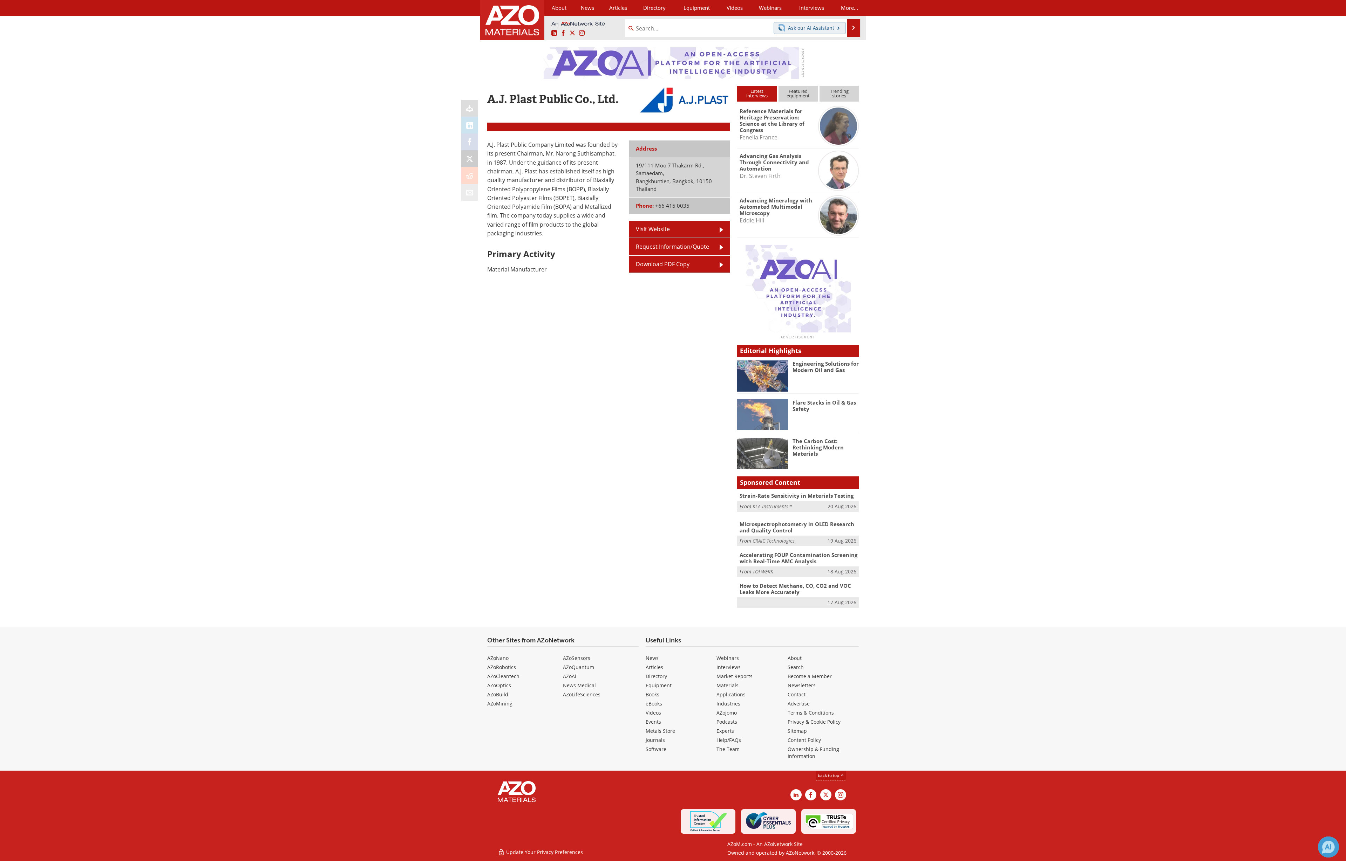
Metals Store (660, 731)
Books (652, 694)
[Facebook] (469, 141)
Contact (796, 694)
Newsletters (802, 685)
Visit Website (653, 229)
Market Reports (734, 676)
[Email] (469, 192)
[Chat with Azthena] (1328, 846)
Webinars (727, 658)
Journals (655, 740)
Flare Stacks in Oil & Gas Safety (824, 405)
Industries (728, 703)
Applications (731, 694)
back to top (829, 775)
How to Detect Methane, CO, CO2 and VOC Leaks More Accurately (795, 588)
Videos (653, 712)
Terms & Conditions (811, 712)
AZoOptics (499, 685)
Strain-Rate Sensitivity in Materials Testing (797, 495)
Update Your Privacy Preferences (544, 852)
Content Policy (804, 740)
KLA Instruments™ (772, 506)
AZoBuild (497, 694)
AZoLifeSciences (581, 694)
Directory (654, 7)
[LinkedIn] (469, 125)
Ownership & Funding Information (813, 752)
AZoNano (498, 658)
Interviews (728, 667)
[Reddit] (469, 175)
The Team (728, 749)
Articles (654, 667)
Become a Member (810, 676)
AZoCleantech (503, 676)
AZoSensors (576, 658)
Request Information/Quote (672, 246)
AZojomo (726, 712)
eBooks (654, 703)
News (652, 658)
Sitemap (797, 731)
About (795, 658)
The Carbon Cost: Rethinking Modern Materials (818, 447)
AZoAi (569, 676)
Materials (727, 685)
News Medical (579, 685)
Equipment (659, 685)
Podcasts (726, 721)
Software (656, 749)
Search (796, 667)
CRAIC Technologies (774, 540)
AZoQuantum (578, 667)
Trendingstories (839, 93)
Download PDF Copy (662, 264)
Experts (725, 731)
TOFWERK (763, 571)
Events (653, 721)
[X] (469, 158)
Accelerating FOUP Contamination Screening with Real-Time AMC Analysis (798, 558)
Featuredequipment (798, 93)
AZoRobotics (501, 667)
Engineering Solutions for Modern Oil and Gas (826, 366)
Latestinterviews (757, 93)
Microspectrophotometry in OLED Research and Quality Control (797, 527)
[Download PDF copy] (469, 108)
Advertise (799, 703)
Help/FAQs (728, 740)
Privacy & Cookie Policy (814, 721)
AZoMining (499, 703)
